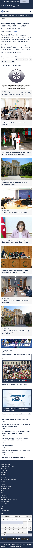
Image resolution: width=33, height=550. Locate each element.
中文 (18, 6)
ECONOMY (4, 470)
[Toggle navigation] (30, 11)
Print (13, 28)
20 (18, 530)
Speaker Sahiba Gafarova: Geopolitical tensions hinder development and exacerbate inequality (15, 241)
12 (13, 527)
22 (26, 530)
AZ (1, 6)
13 (18, 527)
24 (5, 532)
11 (9, 527)
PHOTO (3, 492)
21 (22, 530)
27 (18, 532)
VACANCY (3, 504)
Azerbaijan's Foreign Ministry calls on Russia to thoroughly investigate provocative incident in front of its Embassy (16, 332)
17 (5, 530)
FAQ (2, 506)
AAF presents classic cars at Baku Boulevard (15, 419)
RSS (2, 509)
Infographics (5, 488)
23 (30, 530)
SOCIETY (3, 475)
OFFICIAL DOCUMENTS (7, 466)
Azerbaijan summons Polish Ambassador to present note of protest (14, 183)
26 (13, 532)
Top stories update (7, 445)
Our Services (5, 502)
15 (26, 527)
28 (22, 532)
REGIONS (3, 473)
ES (11, 6)
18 (9, 530)
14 (22, 527)
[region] (17, 406)
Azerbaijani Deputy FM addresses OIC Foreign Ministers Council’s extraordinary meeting (15, 271)
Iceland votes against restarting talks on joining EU (16, 414)
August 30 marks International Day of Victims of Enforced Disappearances (16, 425)
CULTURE (3, 477)
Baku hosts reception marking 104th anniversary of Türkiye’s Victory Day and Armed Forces (16, 153)
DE (8, 6)
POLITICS (5, 19)
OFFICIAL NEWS (5, 464)
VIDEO (2, 490)
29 (26, 532)
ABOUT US (4, 497)
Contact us (4, 495)
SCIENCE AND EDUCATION (8, 480)
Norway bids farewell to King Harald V (16, 380)
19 (13, 530)
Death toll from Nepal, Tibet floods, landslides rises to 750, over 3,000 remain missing (15, 439)
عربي (14, 6)
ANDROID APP (5, 511)
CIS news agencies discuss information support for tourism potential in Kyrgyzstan (16, 432)
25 (9, 532)
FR (9, 6)
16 (30, 527)
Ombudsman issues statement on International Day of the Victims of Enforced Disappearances (16, 93)
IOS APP (3, 513)
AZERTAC (15, 31)
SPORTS (3, 482)
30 (30, 532)
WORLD (3, 484)
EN (5, 6)
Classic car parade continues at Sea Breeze (14, 384)
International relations (9, 499)
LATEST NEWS (7, 351)
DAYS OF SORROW (6, 486)
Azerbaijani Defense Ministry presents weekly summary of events (16, 409)
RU (3, 6)
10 (5, 527)
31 (5, 534)
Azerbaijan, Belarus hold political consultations (15, 212)
